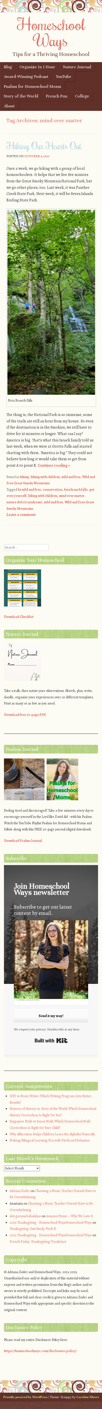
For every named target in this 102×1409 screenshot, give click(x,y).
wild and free (70, 477)
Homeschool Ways (51, 32)
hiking (24, 477)
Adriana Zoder (20, 1191)
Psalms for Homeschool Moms (32, 86)
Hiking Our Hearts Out (43, 145)
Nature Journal (77, 67)
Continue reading (54, 465)
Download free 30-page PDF (25, 714)
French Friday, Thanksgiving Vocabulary (38, 1241)
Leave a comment (21, 514)
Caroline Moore (87, 1397)
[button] (51, 960)
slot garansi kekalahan (25, 1216)
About (9, 106)
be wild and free (29, 489)
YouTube (63, 76)
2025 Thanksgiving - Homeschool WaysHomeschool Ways (51, 1222)
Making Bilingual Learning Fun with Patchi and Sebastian (50, 1140)
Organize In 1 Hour (37, 67)
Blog (8, 67)
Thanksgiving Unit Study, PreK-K (33, 1228)
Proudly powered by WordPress (25, 1397)
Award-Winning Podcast (26, 76)
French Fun (56, 96)
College (82, 96)
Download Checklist (19, 616)
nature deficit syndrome (24, 502)
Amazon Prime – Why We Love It (69, 1216)
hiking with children (45, 477)
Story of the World (21, 96)
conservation (52, 489)
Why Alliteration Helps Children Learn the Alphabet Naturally (52, 1134)
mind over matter (71, 495)
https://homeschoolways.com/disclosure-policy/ (40, 1351)
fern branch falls (76, 489)
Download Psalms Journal (23, 840)
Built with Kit (51, 1040)
